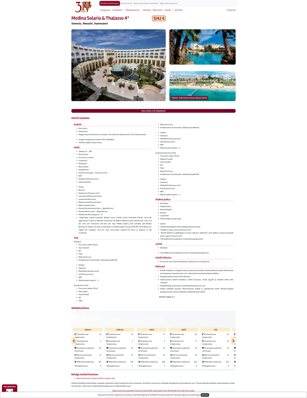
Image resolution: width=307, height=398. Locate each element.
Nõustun (204, 395)
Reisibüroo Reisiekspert (109, 3)
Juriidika (131, 391)
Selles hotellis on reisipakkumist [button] (153, 111)
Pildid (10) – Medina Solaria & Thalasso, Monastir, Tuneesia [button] (189, 98)
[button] (118, 65)
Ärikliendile (172, 391)
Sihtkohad (147, 10)
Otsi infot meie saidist (186, 391)
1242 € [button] (159, 18)
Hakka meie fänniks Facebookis (145, 3)
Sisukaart (139, 391)
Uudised (146, 391)
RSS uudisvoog (155, 391)
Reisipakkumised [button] (132, 10)
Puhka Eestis (158, 10)
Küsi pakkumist (9, 386)
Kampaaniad (105, 10)
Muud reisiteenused (120, 391)
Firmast (164, 391)
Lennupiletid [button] (117, 10)
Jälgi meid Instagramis (169, 3)
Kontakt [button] (168, 10)
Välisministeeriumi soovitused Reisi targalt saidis (95, 378)
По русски (231, 10)
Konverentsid (126, 3)
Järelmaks (179, 10)
